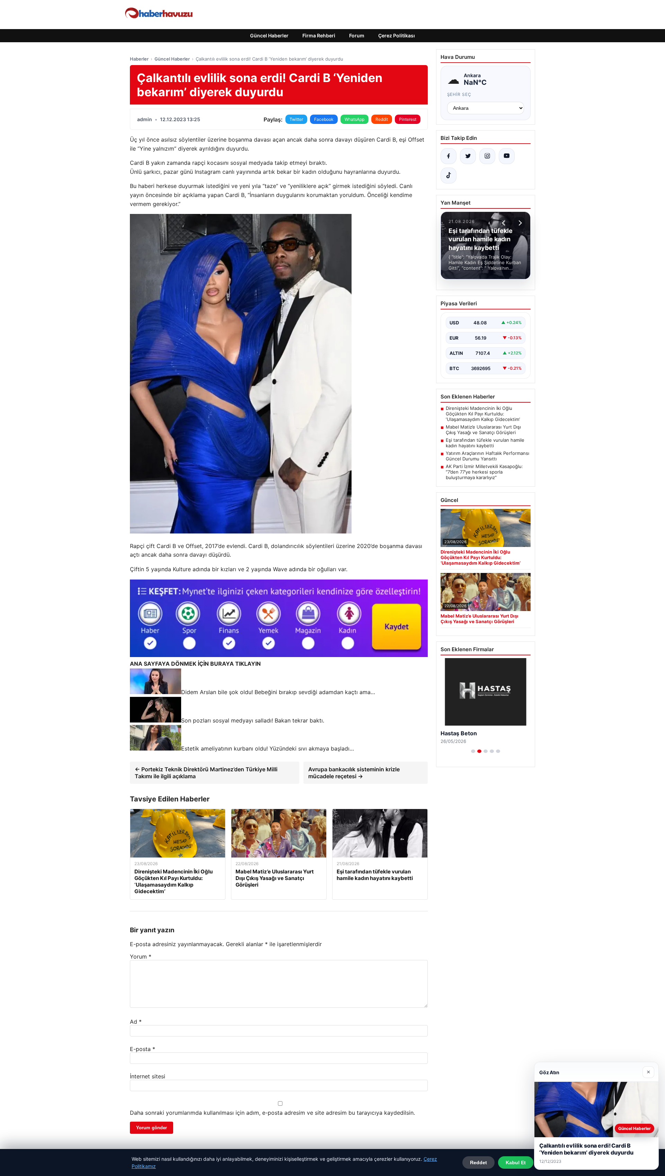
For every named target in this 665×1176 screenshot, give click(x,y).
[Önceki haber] (505, 223)
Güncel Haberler (269, 35)
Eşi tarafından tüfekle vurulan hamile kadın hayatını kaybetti (485, 442)
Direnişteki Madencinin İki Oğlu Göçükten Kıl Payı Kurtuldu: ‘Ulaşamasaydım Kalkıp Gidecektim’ (483, 413)
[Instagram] (487, 156)
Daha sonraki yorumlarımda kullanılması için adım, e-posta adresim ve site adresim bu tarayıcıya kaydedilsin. (272, 1112)
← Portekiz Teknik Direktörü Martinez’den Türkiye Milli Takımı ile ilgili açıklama (206, 773)
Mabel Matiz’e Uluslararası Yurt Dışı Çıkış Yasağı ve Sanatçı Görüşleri (483, 429)
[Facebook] (448, 156)
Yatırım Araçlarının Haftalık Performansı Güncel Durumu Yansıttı (487, 455)
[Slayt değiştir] (473, 751)
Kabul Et (516, 1162)
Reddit (381, 119)
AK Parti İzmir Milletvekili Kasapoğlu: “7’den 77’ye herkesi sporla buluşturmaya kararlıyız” (484, 472)
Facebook (324, 119)
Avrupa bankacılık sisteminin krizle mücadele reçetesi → (354, 773)
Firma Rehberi (318, 35)
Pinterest (407, 119)
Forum (356, 35)
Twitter (296, 119)
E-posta (142, 1048)
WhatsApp (354, 119)
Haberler (139, 59)
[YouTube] (507, 156)
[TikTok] (448, 175)
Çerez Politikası (396, 35)
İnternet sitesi (147, 1076)
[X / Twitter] (468, 156)
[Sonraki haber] (519, 223)
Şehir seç (459, 94)
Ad (136, 1021)
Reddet (478, 1162)
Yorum (140, 956)
